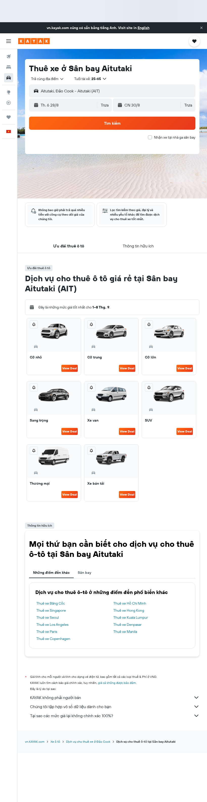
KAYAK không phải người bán (55, 697)
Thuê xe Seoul (47, 617)
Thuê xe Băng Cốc (50, 603)
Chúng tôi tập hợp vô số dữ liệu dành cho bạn (70, 706)
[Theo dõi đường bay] (8, 103)
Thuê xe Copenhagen (53, 638)
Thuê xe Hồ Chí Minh (129, 603)
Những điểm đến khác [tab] (51, 572)
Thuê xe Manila (125, 631)
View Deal (69, 368)
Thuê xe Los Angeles (52, 624)
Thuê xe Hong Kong (128, 610)
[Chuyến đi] (8, 117)
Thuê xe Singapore (51, 610)
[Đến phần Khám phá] (8, 92)
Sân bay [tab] (84, 572)
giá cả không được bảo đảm (117, 683)
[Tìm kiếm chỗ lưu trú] (8, 67)
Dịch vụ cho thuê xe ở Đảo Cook (88, 741)
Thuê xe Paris (46, 631)
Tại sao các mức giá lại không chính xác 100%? (71, 715)
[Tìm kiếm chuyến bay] (8, 56)
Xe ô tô (55, 741)
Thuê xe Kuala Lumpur (130, 617)
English (143, 27)
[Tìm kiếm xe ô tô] (8, 78)
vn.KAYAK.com (34, 741)
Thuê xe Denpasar (127, 624)
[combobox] (47, 78)
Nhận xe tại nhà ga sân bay (174, 137)
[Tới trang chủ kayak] (34, 41)
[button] (201, 27)
